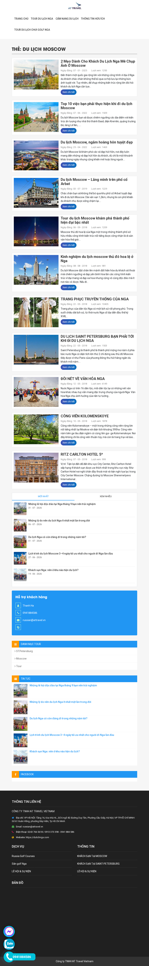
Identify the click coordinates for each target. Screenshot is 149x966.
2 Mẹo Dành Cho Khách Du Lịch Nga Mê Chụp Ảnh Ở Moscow (98, 63)
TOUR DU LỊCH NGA (42, 18)
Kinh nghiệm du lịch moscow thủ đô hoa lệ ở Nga (97, 258)
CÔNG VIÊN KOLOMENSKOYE (85, 416)
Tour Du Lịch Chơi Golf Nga (32, 29)
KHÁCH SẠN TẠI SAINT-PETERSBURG (98, 863)
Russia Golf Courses (23, 856)
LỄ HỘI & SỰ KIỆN (21, 871)
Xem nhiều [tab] (106, 496)
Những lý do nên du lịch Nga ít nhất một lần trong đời (59, 520)
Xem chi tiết (69, 92)
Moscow (21, 658)
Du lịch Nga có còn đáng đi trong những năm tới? (57, 537)
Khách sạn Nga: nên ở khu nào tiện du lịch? (53, 570)
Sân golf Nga (19, 863)
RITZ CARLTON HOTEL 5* (82, 454)
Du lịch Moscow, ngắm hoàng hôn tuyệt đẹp (97, 142)
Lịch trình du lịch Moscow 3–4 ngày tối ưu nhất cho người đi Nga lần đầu (70, 553)
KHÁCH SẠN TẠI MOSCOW (92, 856)
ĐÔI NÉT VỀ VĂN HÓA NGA (83, 379)
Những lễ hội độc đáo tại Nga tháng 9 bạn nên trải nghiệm (62, 504)
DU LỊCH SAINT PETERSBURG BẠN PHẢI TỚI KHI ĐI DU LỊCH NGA (97, 338)
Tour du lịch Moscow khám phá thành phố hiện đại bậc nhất (95, 220)
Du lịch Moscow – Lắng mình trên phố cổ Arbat (94, 181)
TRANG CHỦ (21, 18)
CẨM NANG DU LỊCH (67, 18)
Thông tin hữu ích (93, 18)
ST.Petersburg (24, 651)
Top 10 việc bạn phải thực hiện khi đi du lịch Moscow (96, 106)
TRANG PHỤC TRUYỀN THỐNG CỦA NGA (95, 299)
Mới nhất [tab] (43, 496)
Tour (18, 666)
